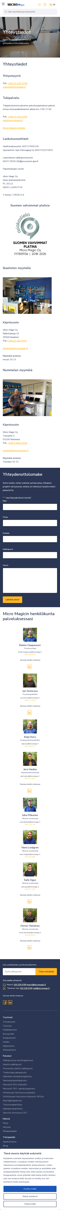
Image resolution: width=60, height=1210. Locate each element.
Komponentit (9, 1037)
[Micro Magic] (16, 4)
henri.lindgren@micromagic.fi (30, 854)
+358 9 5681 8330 (17, 443)
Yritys (5, 1123)
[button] (3, 4)
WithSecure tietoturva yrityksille (19, 1092)
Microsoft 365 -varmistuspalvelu (19, 1088)
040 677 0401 (30, 779)
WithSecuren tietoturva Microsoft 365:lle (23, 1096)
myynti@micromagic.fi (14, 87)
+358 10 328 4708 (17, 83)
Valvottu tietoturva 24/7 (15, 1112)
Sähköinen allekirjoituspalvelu (17, 1076)
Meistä (6, 1118)
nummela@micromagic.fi (15, 450)
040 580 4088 (30, 857)
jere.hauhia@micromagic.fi (30, 776)
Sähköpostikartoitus (13, 1108)
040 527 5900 (30, 700)
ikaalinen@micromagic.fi (15, 348)
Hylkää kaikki (30, 1204)
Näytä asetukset (30, 1196)
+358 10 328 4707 (17, 340)
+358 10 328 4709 (17, 116)
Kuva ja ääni (8, 1033)
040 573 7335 (30, 889)
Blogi (5, 1145)
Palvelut (7, 1055)
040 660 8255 (30, 935)
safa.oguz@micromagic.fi (30, 887)
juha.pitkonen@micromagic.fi (30, 822)
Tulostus (7, 1025)
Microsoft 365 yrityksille (15, 1084)
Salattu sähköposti (12, 1064)
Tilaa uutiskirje (46, 971)
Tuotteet (8, 1017)
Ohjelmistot (9, 1046)
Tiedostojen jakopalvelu (15, 1072)
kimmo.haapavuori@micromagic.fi (30, 652)
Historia (6, 1127)
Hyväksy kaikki (30, 1189)
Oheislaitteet (9, 1049)
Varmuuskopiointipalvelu (15, 1080)
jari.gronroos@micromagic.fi (30, 698)
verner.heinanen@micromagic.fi (30, 933)
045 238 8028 (30, 654)
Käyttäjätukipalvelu (12, 1100)
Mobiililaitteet (10, 1029)
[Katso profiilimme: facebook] (5, 1002)
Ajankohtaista (9, 1141)
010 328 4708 (20, 984)
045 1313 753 (30, 825)
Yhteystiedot (10, 1131)
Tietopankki (9, 1137)
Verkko (6, 1042)
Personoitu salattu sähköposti (18, 1068)
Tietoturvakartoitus (12, 1104)
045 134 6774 (30, 746)
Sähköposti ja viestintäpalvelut (18, 1060)
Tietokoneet (9, 1021)
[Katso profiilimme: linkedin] (29, 666)
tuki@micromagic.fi (13, 120)
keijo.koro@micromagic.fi (30, 744)
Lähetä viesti (12, 599)
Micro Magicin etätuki (14, 127)
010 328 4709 (26, 988)
